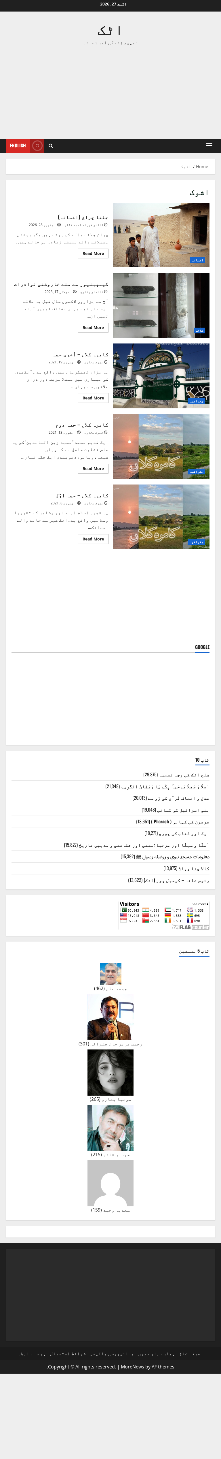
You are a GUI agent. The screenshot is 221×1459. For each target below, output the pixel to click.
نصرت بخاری (93, 362)
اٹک (110, 28)
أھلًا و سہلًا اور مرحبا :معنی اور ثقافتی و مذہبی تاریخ (144, 844)
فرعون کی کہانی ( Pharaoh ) (180, 821)
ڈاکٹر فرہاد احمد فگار (83, 224)
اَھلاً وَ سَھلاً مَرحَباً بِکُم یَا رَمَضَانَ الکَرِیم (165, 786)
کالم (199, 330)
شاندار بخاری (91, 291)
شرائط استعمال (68, 1353)
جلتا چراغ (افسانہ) (161, 235)
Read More (91, 254)
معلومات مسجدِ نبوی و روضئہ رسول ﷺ (172, 856)
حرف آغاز (189, 1353)
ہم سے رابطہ (32, 1353)
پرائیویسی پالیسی (112, 1353)
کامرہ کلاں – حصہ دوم (161, 446)
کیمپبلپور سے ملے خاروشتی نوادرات (161, 305)
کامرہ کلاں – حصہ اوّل (161, 517)
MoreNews (132, 1367)
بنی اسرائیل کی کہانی (183, 809)
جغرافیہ (196, 401)
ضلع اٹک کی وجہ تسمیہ (184, 774)
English (18, 145)
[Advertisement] (110, 92)
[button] (209, 146)
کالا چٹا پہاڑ (193, 868)
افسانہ (197, 260)
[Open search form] (51, 145)
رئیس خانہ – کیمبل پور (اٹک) (176, 879)
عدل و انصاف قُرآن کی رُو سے (178, 797)
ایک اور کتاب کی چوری (184, 832)
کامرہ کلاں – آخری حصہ (161, 375)
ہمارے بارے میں (156, 1353)
